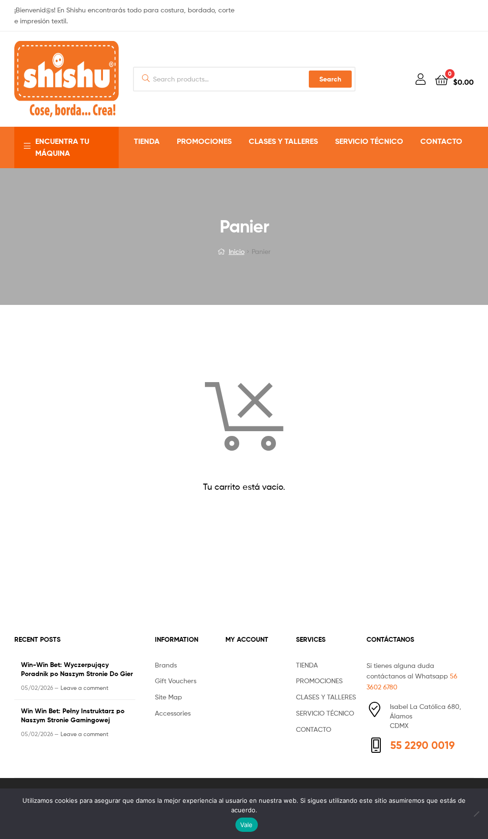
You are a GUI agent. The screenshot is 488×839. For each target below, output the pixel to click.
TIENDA (147, 141)
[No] (476, 814)
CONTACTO (441, 141)
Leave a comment (85, 687)
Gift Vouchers (175, 681)
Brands (166, 665)
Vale (246, 825)
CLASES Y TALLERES (283, 141)
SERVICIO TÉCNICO (369, 141)
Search (330, 79)
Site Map (168, 697)
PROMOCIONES (204, 141)
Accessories (173, 713)
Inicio (236, 251)
